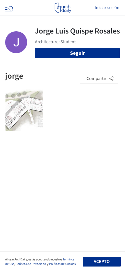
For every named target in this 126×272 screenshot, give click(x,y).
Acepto (102, 261)
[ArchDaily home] (63, 8)
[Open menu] (8, 7)
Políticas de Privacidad (31, 264)
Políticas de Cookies (62, 264)
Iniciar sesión (107, 7)
